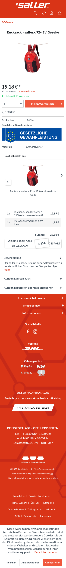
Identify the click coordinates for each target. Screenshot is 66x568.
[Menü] (7, 13)
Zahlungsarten (34, 509)
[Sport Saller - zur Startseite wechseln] (33, 5)
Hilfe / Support (19, 502)
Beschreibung (12, 257)
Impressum (45, 516)
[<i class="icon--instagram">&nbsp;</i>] (36, 332)
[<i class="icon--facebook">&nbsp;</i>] (28, 332)
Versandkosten (39, 473)
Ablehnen (11, 562)
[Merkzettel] (43, 13)
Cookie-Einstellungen (39, 496)
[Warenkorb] (60, 13)
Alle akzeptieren (30, 562)
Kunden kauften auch (17, 278)
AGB (17, 516)
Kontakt (47, 502)
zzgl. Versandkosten (26, 91)
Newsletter (19, 496)
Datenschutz (29, 516)
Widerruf (50, 509)
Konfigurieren (52, 562)
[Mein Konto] (51, 13)
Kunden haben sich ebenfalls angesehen (28, 287)
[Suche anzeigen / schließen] (35, 13)
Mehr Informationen (46, 552)
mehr (7, 269)
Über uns (34, 502)
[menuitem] (7, 13)
